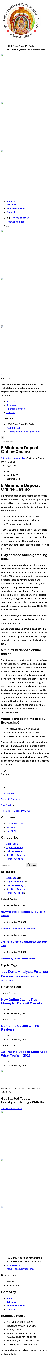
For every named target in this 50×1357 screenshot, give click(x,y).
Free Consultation (15, 222)
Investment (25, 976)
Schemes (11, 205)
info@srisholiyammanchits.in (21, 1269)
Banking (4, 972)
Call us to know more (11, 1108)
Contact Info (7, 418)
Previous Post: (11, 793)
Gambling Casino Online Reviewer (18, 929)
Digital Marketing (14, 847)
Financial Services (15, 208)
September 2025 (14, 824)
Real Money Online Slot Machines (18, 959)
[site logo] (25, 103)
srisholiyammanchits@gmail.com (23, 432)
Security (34, 976)
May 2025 (11, 827)
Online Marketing (14, 851)
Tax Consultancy (7, 980)
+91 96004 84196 (20, 218)
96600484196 (13, 428)
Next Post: (6, 805)
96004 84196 (13, 1265)
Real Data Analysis (15, 855)
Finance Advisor (10, 976)
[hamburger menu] (7, 226)
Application (12, 844)
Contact (10, 212)
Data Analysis (20, 971)
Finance (41, 971)
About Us (11, 201)
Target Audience (14, 859)
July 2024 (11, 831)
